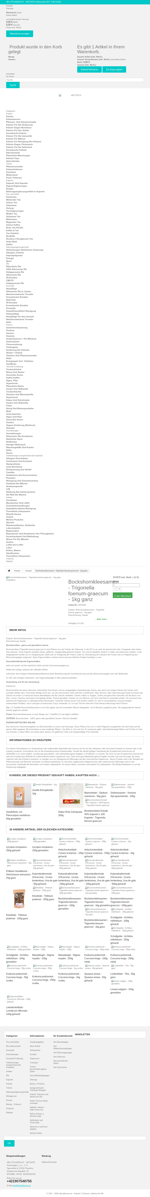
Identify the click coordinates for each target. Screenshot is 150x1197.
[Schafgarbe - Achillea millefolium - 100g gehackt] (123, 910)
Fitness (9, 325)
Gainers (10, 333)
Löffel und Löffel (14, 545)
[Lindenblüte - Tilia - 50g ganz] (123, 967)
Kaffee (9, 244)
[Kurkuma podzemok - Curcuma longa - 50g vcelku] (19, 967)
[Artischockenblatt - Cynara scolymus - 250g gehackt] (97, 841)
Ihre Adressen (59, 1057)
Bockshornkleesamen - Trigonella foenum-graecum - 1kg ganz (96, 923)
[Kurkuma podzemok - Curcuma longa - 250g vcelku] (45, 968)
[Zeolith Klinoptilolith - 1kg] (45, 784)
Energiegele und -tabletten (19, 361)
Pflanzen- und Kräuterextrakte (21, 122)
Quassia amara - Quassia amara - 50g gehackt (95, 977)
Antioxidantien (13, 414)
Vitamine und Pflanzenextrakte (21, 355)
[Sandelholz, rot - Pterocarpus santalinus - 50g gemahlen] (19, 795)
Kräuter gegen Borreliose (18, 127)
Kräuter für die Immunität (19, 136)
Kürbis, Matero (13, 550)
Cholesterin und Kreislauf (19, 461)
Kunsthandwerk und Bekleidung (22, 536)
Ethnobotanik (13, 153)
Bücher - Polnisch (13, 1104)
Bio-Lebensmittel (13, 1046)
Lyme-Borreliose (14, 467)
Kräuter (9, 114)
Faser (9, 405)
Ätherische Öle (13, 275)
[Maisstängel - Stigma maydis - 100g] (45, 948)
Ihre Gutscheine (60, 1067)
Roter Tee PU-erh (14, 227)
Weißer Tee (11, 214)
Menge (116, 581)
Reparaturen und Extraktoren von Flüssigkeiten (30, 533)
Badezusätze (12, 531)
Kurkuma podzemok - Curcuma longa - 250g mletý (122, 958)
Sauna (9, 453)
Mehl (8, 411)
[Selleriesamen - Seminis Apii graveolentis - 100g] (123, 785)
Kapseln (9, 180)
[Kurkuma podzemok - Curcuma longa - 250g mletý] (123, 948)
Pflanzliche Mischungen (18, 155)
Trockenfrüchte (13, 369)
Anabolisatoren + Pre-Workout (21, 339)
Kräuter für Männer (15, 139)
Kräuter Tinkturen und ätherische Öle (39, 1095)
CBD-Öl (9, 280)
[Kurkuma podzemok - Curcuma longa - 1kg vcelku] (71, 967)
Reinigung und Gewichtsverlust (22, 481)
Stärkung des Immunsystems (20, 492)
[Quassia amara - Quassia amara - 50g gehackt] (97, 967)
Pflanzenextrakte (14, 166)
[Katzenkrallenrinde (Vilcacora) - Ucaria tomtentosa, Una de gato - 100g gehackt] (97, 864)
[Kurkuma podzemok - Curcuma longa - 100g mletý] (97, 948)
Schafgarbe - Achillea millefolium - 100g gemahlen (17, 958)
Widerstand (12, 175)
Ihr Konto (10, 76)
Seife (8, 322)
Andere (9, 497)
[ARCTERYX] (75, 100)
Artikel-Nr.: (73, 605)
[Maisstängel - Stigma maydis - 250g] (71, 948)
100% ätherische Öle (16, 269)
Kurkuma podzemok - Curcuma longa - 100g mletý (96, 958)
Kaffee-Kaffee (13, 378)
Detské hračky (36, 1133)
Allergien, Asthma (15, 252)
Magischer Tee (13, 222)
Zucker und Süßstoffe (17, 389)
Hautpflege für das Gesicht (20, 316)
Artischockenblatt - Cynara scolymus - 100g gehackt (70, 853)
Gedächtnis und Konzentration (21, 475)
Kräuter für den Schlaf (17, 130)
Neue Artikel (35, 1046)
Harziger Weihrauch (16, 444)
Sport (9, 261)
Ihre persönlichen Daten (60, 1062)
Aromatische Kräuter (16, 133)
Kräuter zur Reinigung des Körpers (23, 141)
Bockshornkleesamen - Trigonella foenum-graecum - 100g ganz (122, 902)
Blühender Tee (13, 200)
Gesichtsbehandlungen (18, 506)
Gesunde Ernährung (14, 366)
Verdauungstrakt (14, 486)
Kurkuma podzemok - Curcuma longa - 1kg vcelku (69, 977)
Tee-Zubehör (12, 233)
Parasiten (11, 478)
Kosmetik (10, 286)
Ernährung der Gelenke (17, 350)
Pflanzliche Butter (15, 386)
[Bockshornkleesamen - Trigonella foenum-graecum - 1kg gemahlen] (97, 890)
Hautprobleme (13, 464)
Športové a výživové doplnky (38, 1128)
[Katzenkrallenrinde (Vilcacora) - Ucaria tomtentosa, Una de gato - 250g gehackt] (71, 864)
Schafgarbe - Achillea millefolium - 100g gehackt (121, 920)
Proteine (10, 330)
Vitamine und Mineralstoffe (19, 394)
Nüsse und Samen (15, 372)
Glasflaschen (12, 553)
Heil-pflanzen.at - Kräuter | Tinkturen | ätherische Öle (81, 1193)
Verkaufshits (35, 1050)
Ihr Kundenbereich (63, 1036)
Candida (10, 472)
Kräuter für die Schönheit (19, 147)
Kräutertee (11, 197)
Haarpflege (11, 288)
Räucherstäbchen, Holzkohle (20, 525)
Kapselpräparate (14, 255)
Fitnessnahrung (14, 344)
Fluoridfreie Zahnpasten (18, 511)
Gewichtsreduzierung (17, 327)
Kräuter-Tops (12, 158)
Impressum (34, 1058)
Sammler (10, 428)
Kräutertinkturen (14, 169)
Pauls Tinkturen (14, 178)
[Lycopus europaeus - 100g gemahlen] (45, 840)
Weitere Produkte (14, 519)
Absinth (10, 522)
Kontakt (9, 6)
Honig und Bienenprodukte (20, 408)
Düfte (9, 450)
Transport (34, 1063)
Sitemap (9, 8)
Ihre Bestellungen (60, 1042)
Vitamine (10, 559)
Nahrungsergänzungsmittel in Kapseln (25, 191)
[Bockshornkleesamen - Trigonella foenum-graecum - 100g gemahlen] (71, 890)
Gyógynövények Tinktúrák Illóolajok (38, 1089)
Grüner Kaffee (13, 225)
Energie (10, 258)
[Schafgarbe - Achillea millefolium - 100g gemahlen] (19, 948)
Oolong (10, 208)
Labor (9, 547)
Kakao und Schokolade (18, 400)
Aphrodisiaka (12, 161)
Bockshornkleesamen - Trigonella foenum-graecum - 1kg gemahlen (97, 902)
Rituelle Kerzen (13, 514)
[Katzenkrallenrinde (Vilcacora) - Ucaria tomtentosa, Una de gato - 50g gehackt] (45, 864)
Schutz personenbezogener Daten (38, 1069)
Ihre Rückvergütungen (62, 1053)
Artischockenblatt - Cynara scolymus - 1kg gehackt (122, 853)
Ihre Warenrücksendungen (62, 1047)
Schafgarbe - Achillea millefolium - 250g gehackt (121, 939)
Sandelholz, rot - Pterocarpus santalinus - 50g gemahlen (18, 815)
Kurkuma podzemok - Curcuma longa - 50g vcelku (17, 977)
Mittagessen (11, 1096)
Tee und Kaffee (12, 194)
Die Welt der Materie (16, 494)
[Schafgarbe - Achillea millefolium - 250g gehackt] (123, 929)
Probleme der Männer (17, 483)
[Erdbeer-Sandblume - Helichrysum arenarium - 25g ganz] (19, 863)
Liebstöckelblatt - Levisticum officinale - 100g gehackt (17, 1010)
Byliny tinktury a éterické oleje (37, 1115)
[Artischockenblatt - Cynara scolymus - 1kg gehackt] (123, 841)
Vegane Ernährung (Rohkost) (20, 425)
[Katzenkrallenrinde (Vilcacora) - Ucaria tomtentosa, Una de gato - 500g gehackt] (123, 864)
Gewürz (10, 422)
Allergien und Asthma (17, 458)
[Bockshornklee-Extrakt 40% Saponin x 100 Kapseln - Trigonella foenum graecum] (97, 803)
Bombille (10, 236)
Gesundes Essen (14, 375)
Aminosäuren (12, 341)
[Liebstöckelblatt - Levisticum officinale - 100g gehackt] (19, 999)
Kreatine (10, 336)
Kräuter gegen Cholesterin (19, 144)
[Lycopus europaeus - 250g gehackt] (19, 840)
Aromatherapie (12, 431)
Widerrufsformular (49, 1162)
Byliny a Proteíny (37, 1084)
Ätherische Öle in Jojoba (18, 291)
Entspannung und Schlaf (18, 469)
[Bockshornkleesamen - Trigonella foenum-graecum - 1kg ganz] (97, 912)
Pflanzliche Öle (13, 266)
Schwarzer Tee (13, 216)
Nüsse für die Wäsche (17, 539)
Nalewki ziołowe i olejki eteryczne (37, 1108)
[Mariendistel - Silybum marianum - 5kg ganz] (97, 785)
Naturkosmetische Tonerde (19, 294)
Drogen (9, 189)
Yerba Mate (11, 241)
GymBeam (11, 364)
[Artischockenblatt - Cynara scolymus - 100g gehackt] (71, 841)
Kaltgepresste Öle (15, 272)
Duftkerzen (11, 442)
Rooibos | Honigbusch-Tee (19, 239)
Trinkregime (12, 347)
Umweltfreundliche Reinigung (21, 311)
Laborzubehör (13, 528)
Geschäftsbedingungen (39, 1075)
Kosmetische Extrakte (17, 297)
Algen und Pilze (14, 417)
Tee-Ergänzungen (15, 211)
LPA (8, 489)
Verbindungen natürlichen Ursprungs (25, 250)
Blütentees (11, 219)
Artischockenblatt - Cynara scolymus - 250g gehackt (97, 853)
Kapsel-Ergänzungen (16, 186)
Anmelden (10, 74)
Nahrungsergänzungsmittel (17, 247)
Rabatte (9, 561)
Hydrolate (11, 300)
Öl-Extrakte (11, 277)
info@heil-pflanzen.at (22, 1186)
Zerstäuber (11, 500)
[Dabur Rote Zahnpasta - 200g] (71, 795)
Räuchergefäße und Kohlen (20, 447)
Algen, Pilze (12, 380)
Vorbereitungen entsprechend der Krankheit (24, 456)
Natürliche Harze (14, 439)
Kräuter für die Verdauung (19, 125)
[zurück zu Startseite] (9, 571)
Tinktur (9, 164)
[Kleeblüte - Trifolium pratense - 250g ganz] (45, 889)
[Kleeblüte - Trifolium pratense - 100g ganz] (19, 899)
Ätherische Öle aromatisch (19, 436)
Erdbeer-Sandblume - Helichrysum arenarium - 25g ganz (19, 874)
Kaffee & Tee (12, 230)
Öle (7, 264)
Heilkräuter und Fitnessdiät (36, 1121)
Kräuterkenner (13, 119)
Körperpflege (12, 314)
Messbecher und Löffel (17, 503)
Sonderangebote (37, 1042)
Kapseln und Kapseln (17, 183)
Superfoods (12, 383)
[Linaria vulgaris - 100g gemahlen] (123, 982)
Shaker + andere (14, 353)
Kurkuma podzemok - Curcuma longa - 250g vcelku (43, 979)
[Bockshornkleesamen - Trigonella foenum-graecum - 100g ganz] (123, 890)
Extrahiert (11, 172)
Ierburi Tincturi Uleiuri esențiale (39, 1102)
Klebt (8, 358)
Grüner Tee (11, 202)
